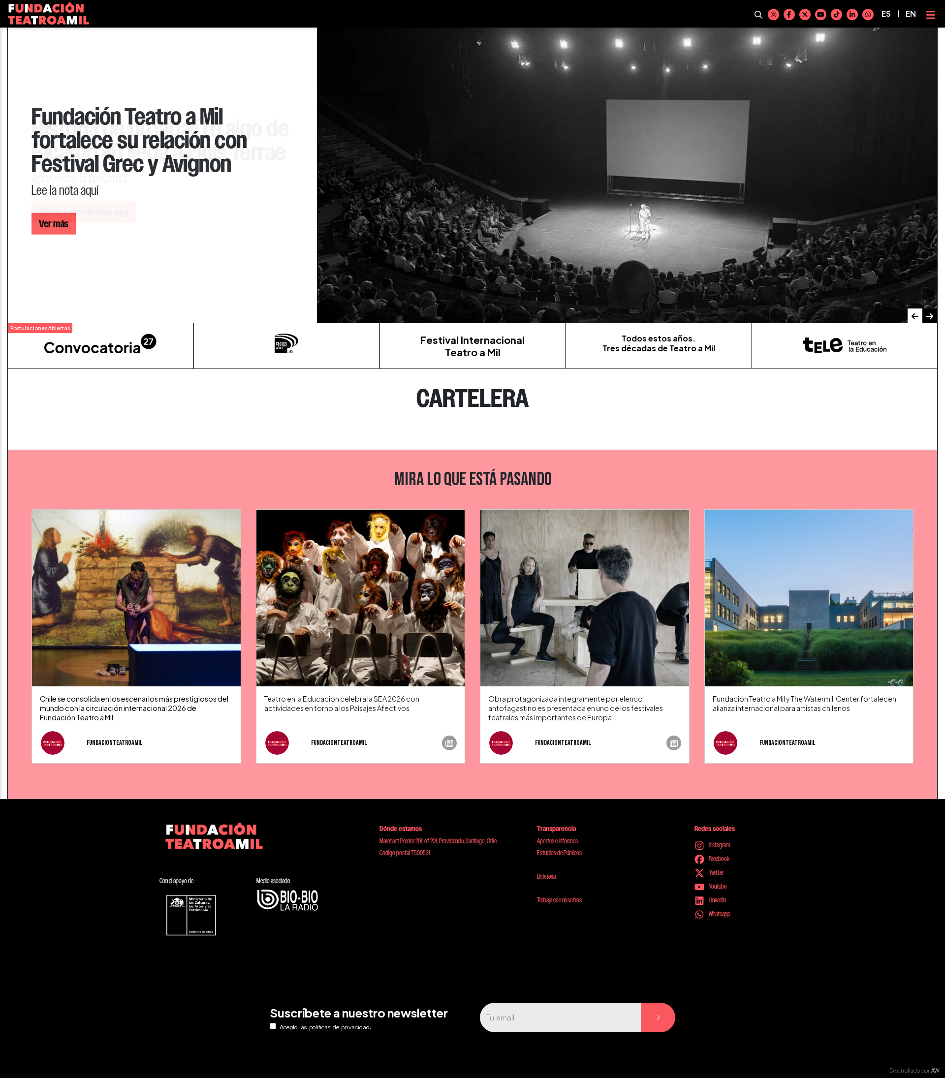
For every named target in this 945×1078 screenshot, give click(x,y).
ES (886, 14)
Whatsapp (719, 914)
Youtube (717, 886)
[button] (915, 315)
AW (935, 1070)
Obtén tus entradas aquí (83, 212)
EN (911, 14)
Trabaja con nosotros (559, 900)
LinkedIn (717, 900)
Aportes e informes (557, 841)
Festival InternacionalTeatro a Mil (472, 346)
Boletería (546, 876)
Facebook (718, 858)
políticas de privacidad (339, 1027)
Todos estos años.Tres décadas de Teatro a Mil (658, 343)
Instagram (719, 845)
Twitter (716, 872)
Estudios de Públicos (559, 853)
